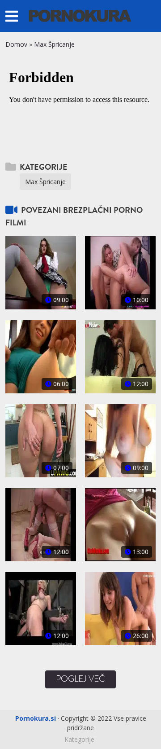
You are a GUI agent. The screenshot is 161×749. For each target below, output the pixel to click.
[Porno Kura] (80, 15)
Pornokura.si (35, 718)
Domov (16, 44)
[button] (11, 16)
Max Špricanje (54, 44)
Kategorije (79, 739)
